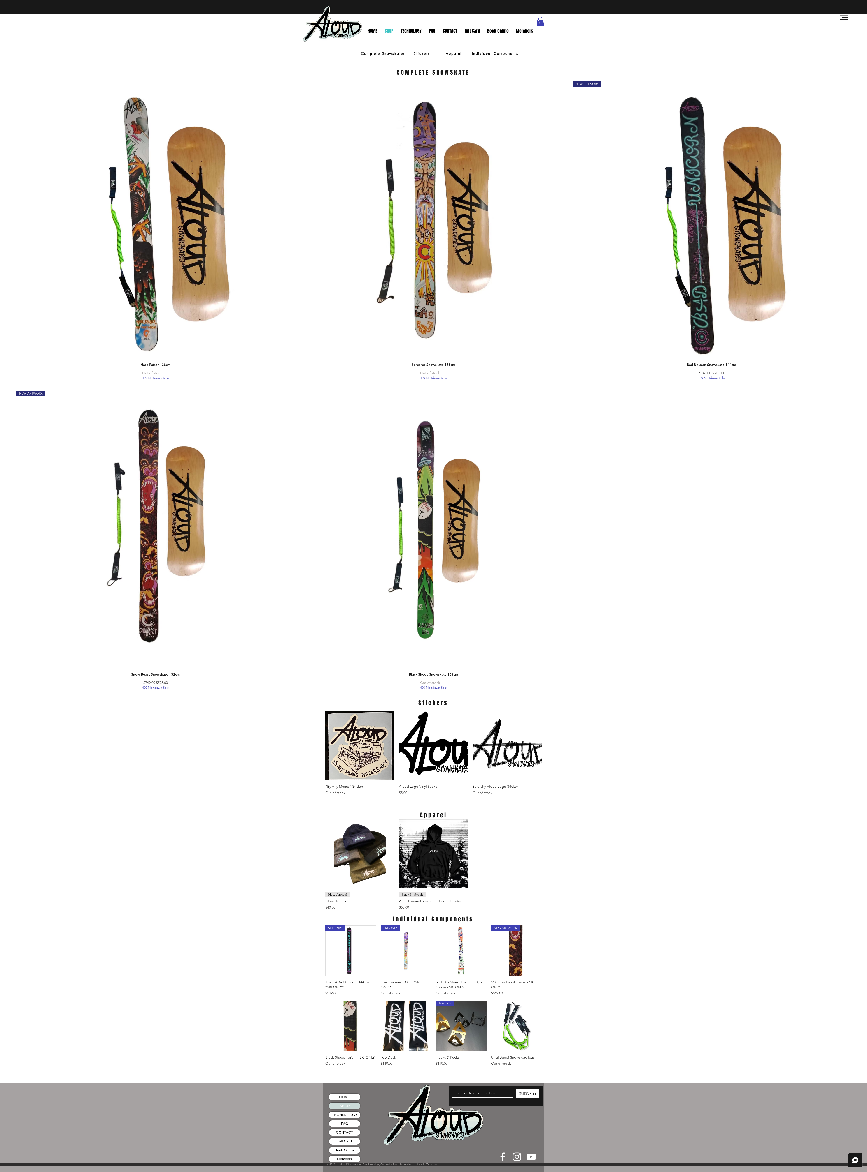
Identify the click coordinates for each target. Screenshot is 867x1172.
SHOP (344, 1106)
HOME (344, 1097)
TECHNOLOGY (344, 1115)
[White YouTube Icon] (531, 1157)
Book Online (344, 1150)
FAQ (344, 1123)
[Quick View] (155, 220)
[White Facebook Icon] (502, 1157)
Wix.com (431, 1164)
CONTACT (344, 1132)
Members (344, 1159)
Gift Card (345, 1141)
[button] (844, 17)
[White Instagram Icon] (517, 1157)
